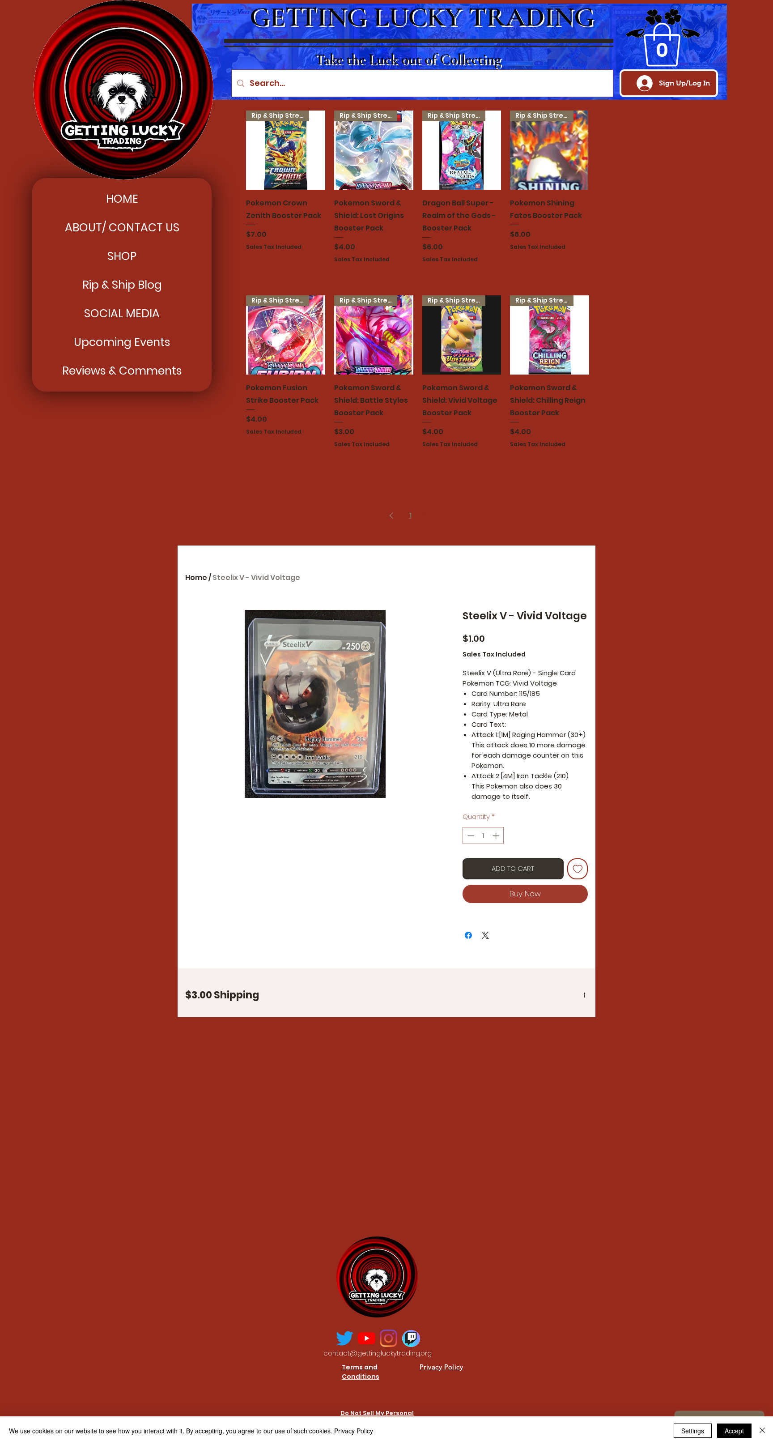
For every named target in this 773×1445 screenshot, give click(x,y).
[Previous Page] (391, 515)
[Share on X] (485, 935)
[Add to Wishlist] (577, 868)
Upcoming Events (122, 342)
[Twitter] (344, 1338)
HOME (122, 199)
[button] (662, 45)
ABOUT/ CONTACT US (122, 227)
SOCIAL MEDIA (122, 313)
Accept (734, 1430)
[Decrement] (470, 835)
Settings (692, 1430)
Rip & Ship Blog (122, 285)
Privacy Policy (353, 1430)
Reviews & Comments (122, 371)
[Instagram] (388, 1338)
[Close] (762, 1431)
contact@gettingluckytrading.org (377, 1353)
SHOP (121, 256)
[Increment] (497, 835)
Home (196, 577)
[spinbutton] (483, 835)
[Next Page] (444, 515)
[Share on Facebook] (468, 935)
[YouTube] (366, 1338)
